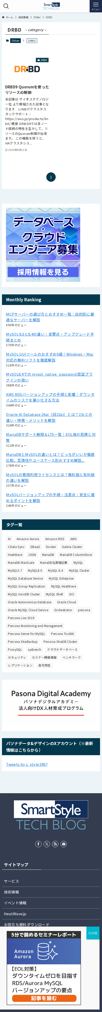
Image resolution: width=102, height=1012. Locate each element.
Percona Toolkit (62, 633)
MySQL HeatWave (63, 586)
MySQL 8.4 (55, 570)
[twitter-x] (47, 844)
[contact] (63, 844)
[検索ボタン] (6, 6)
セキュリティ (17, 657)
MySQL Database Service (25, 578)
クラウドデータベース (62, 649)
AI (9, 539)
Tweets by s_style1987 (27, 764)
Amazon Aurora (28, 539)
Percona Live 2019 (21, 618)
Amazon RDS (54, 539)
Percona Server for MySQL (26, 633)
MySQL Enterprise (61, 578)
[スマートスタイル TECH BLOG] (51, 6)
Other (16, 40)
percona (84, 610)
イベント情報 (15, 902)
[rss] (55, 844)
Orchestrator (63, 610)
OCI (71, 594)
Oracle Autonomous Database (29, 602)
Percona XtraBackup (23, 641)
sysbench (34, 649)
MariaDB (48, 554)
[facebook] (38, 844)
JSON (32, 554)
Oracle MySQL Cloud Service (28, 610)
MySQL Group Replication (26, 586)
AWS (73, 539)
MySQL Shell (54, 594)
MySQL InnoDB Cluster (24, 594)
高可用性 (44, 665)
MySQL (78, 562)
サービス (11, 881)
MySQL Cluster (79, 570)
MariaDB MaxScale (21, 562)
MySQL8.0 (35, 570)
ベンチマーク (71, 657)
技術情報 (11, 891)
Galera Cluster (72, 547)
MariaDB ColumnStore (76, 554)
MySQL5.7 (15, 570)
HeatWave (15, 554)
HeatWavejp (15, 913)
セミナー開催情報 (44, 657)
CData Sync (16, 547)
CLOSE (93, 933)
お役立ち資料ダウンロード (27, 924)
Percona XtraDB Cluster (60, 641)
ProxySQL (15, 649)
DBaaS (35, 547)
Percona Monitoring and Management (35, 626)
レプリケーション (20, 665)
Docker (51, 547)
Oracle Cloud (66, 602)
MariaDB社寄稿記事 (53, 562)
